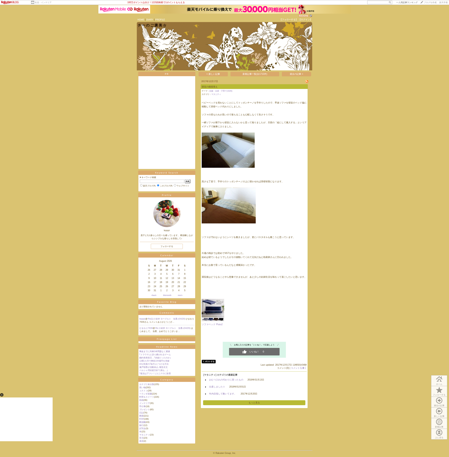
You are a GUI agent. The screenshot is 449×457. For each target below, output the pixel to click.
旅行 (141, 425)
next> (180, 295)
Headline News (167, 347)
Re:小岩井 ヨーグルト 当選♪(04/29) (173, 328)
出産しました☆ (217, 386)
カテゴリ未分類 (146, 384)
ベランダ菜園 (145, 394)
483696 (303, 16)
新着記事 (439, 427)
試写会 (142, 428)
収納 (141, 400)
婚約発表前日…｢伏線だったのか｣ (155, 357)
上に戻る (439, 437)
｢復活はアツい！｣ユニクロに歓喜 (155, 373)
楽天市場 (443, 2)
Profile (167, 195)
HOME (141, 19)
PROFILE (160, 19)
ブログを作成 (430, 2)
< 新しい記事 (213, 74)
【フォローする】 (289, 19)
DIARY (149, 19)
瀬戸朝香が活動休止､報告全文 (153, 367)
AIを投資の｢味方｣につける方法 (154, 364)
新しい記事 (439, 416)
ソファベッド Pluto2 (212, 324)
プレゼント (144, 409)
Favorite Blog (167, 302)
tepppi (142, 319)
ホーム (439, 384)
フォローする (439, 395)
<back (153, 295)
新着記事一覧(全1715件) (255, 74)
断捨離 (142, 422)
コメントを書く (299, 368)
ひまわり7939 (146, 328)
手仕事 (142, 406)
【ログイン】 (305, 19)
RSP (141, 419)
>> (407, 2)
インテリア (144, 403)
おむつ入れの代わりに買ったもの (226, 379)
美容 (141, 441)
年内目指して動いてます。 (222, 393)
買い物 (142, 387)
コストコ (143, 390)
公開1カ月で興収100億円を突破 (154, 361)
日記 (141, 412)
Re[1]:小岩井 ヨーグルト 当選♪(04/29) (167, 319)
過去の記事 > (296, 74)
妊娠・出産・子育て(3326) (220, 91)
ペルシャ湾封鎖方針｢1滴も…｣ (153, 370)
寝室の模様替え (210, 86)
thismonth (167, 295)
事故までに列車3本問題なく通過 (154, 351)
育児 (141, 438)
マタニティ (144, 435)
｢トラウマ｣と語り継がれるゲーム (155, 354)
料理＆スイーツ (146, 397)
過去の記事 (439, 405)
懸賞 (141, 416)
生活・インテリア (43, 2)
